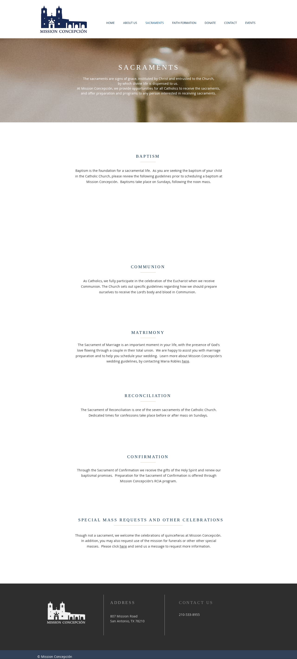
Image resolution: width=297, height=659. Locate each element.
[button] (250, 22)
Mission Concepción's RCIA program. (149, 481)
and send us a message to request (154, 546)
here (185, 361)
